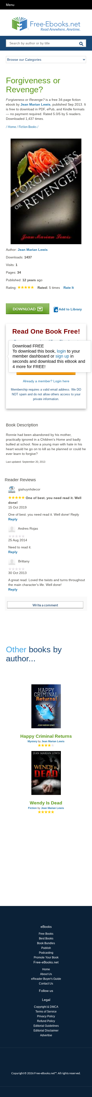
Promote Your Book (46, 957)
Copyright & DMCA (46, 1006)
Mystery (32, 741)
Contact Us (46, 983)
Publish (46, 948)
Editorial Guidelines (46, 1025)
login (61, 351)
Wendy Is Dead (46, 802)
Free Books (46, 933)
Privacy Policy (46, 1016)
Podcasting (46, 952)
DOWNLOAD (24, 309)
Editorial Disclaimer (46, 1030)
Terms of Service (46, 1011)
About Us (46, 974)
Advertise (46, 1035)
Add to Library (70, 309)
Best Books (46, 938)
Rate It (68, 287)
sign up (62, 356)
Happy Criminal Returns (46, 736)
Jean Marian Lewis (35, 104)
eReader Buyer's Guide (46, 978)
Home (46, 969)
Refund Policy (46, 1021)
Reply (12, 519)
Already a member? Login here (46, 381)
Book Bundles (46, 943)
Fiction (32, 808)
